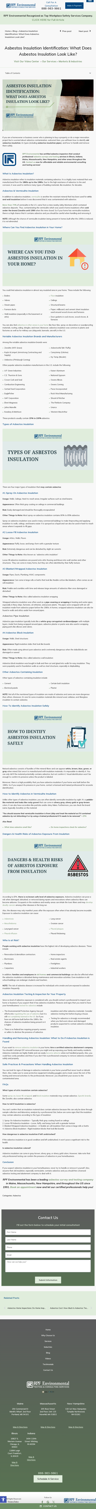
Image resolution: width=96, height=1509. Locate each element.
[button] (3, 1499)
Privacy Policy (13, 1502)
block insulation (43, 1096)
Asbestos (17, 1195)
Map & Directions (20, 1427)
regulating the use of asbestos (27, 1014)
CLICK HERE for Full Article (48, 19)
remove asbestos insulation (26, 1047)
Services (48, 1341)
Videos (48, 1358)
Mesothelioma (10, 923)
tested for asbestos (28, 1005)
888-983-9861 (51, 8)
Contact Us (48, 1370)
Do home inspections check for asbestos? (68, 827)
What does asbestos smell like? (18, 827)
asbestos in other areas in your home (32, 325)
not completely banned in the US (21, 1016)
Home (8, 31)
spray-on (12, 1096)
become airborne (53, 1053)
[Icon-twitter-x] (53, 1502)
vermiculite (35, 196)
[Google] (48, 1502)
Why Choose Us (48, 1335)
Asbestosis (9, 919)
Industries (48, 1347)
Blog (15, 31)
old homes (41, 974)
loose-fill (19, 1096)
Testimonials (48, 1364)
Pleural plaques (57, 929)
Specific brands (84, 1096)
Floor (53, 296)
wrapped (28, 1096)
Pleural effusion (10, 933)
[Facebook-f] (42, 1502)
